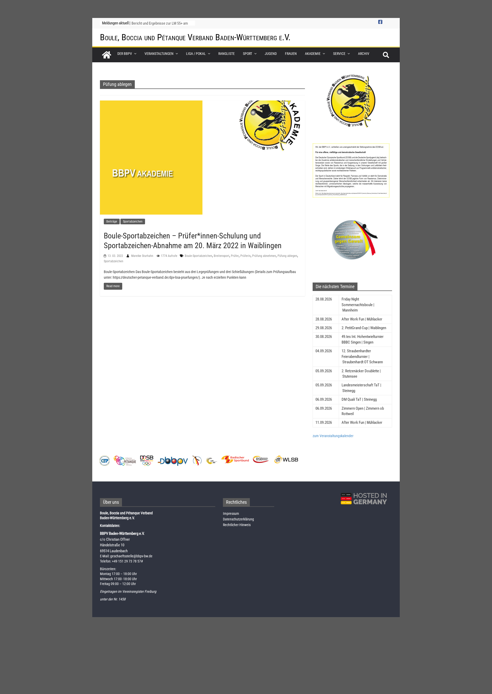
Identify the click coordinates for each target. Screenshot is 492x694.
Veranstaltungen (159, 54)
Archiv (363, 54)
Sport (247, 54)
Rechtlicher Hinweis (237, 525)
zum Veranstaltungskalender (333, 436)
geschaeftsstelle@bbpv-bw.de (131, 556)
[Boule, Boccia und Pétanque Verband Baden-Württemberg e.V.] (106, 55)
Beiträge (111, 221)
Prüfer (235, 256)
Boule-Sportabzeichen (198, 256)
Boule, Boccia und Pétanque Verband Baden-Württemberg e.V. (195, 37)
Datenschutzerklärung (238, 519)
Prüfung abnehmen (264, 256)
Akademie (313, 54)
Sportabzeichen (132, 221)
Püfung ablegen (287, 256)
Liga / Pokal (196, 54)
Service (339, 54)
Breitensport (221, 256)
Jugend (271, 54)
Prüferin (245, 256)
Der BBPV (124, 54)
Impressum (231, 513)
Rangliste (226, 54)
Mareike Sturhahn (142, 256)
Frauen (291, 54)
